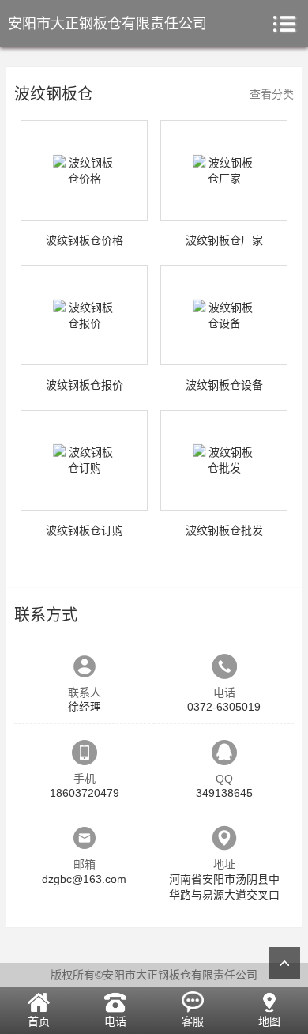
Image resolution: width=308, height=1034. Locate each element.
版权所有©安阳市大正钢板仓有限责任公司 (154, 974)
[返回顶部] (284, 963)
